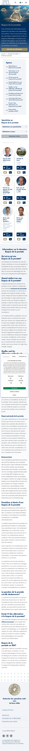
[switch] (21, 378)
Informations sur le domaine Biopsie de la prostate (14, 72)
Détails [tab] (13, 356)
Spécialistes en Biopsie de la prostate (15, 66)
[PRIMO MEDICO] (5, 2)
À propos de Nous (7, 710)
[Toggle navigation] (26, 2)
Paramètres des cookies (9, 721)
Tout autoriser (14, 388)
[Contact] (5, 172)
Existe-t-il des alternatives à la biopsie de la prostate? (15, 104)
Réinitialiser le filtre (14, 136)
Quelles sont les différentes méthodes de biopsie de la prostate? (15, 88)
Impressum (5, 715)
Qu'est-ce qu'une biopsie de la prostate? (15, 78)
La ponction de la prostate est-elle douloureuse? (16, 99)
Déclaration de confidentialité (11, 718)
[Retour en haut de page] (26, 748)
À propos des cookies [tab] (22, 356)
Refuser (14, 395)
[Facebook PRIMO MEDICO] (7, 735)
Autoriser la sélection (14, 391)
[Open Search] (15, 2)
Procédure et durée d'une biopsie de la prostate (16, 94)
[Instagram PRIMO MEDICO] (11, 735)
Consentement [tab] (6, 356)
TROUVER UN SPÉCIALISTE (14, 49)
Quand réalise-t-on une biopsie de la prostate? (15, 82)
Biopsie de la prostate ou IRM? (13, 110)
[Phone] (10, 172)
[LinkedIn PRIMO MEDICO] (3, 735)
